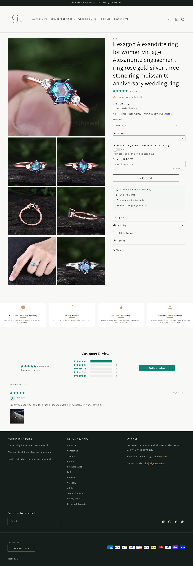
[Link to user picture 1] (17, 416)
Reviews (71, 477)
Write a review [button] (157, 368)
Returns (71, 461)
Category (71, 482)
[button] (63, 19)
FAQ (69, 472)
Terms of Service (75, 493)
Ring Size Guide (74, 466)
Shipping (117, 108)
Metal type (117, 119)
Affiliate (71, 488)
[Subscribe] (58, 521)
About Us (71, 445)
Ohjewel (17, 559)
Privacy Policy (73, 498)
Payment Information (77, 504)
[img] (17, 393)
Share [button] (119, 250)
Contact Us (72, 451)
